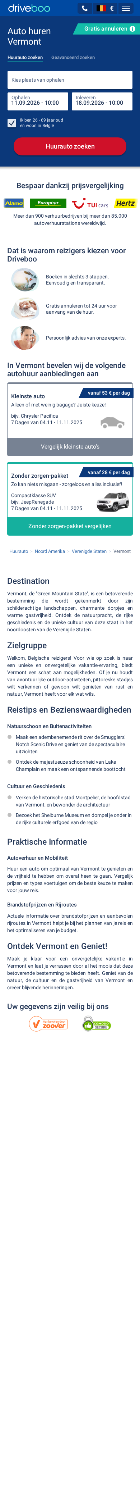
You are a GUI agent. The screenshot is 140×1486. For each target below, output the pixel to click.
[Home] (29, 8)
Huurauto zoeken (70, 146)
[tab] (25, 55)
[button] (85, 8)
